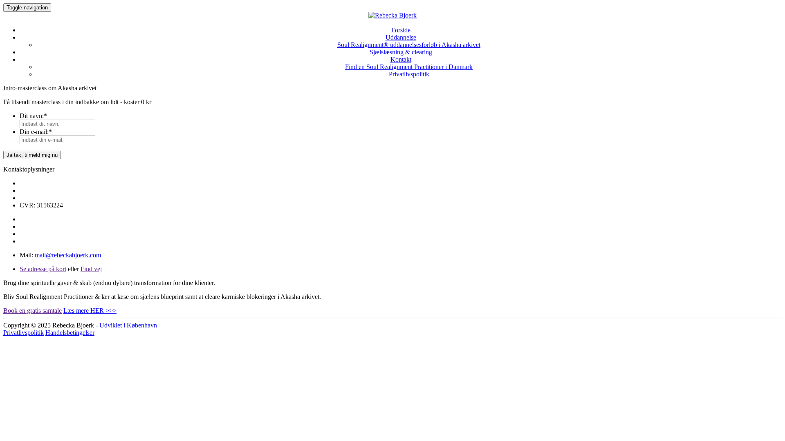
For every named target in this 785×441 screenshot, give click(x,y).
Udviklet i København (128, 325)
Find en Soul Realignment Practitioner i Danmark (409, 66)
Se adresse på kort (43, 268)
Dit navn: (33, 115)
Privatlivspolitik (409, 74)
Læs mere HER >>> (90, 310)
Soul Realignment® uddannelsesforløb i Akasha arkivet (408, 44)
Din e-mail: (36, 131)
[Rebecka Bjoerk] (392, 16)
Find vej (91, 268)
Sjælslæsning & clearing (401, 52)
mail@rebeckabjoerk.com (68, 255)
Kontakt (400, 59)
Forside (400, 30)
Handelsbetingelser (69, 332)
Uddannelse (401, 37)
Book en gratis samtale (32, 310)
